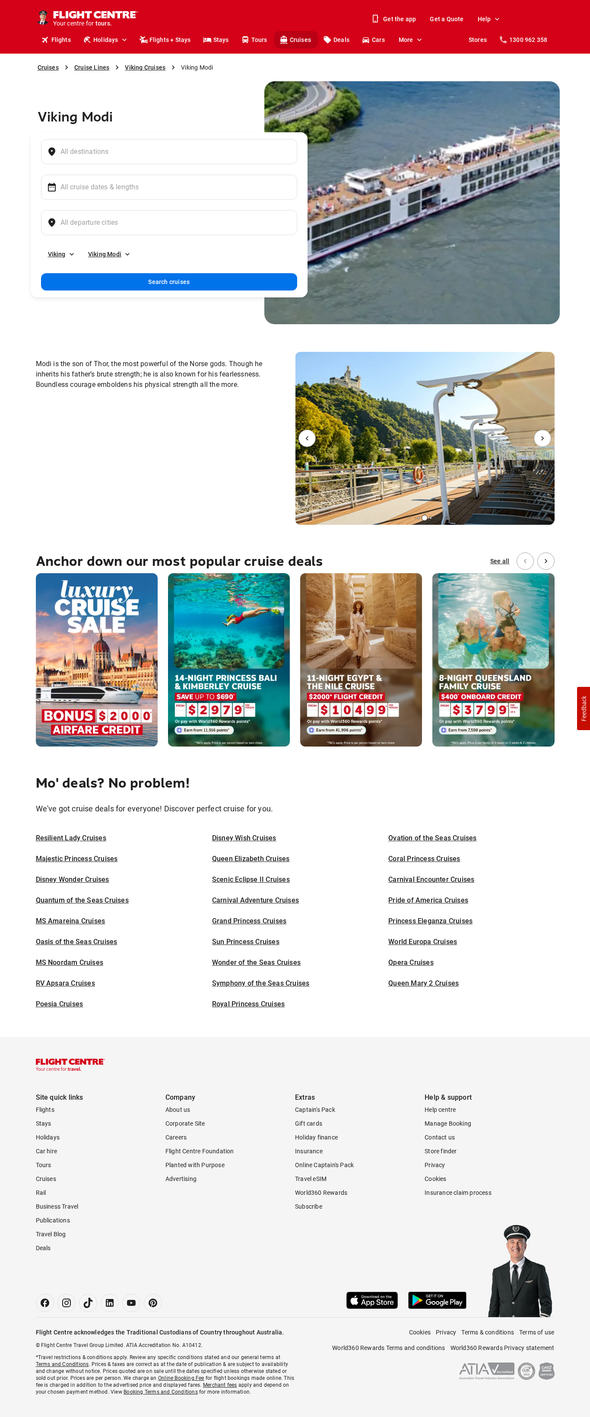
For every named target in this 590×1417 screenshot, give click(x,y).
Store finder (441, 1151)
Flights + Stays (170, 39)
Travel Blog (51, 1234)
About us (177, 1109)
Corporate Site (185, 1123)
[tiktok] (88, 1303)
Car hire (46, 1151)
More (406, 39)
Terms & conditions (487, 1332)
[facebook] (45, 1303)
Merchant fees (220, 1385)
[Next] (542, 438)
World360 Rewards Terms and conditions (388, 1347)
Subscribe (308, 1206)
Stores (478, 39)
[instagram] (66, 1303)
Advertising (181, 1178)
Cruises (300, 39)
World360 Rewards (321, 1192)
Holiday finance (316, 1137)
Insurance (309, 1151)
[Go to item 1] (415, 517)
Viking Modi (104, 254)
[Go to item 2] (418, 518)
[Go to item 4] (430, 518)
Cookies (435, 1178)
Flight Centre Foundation (199, 1151)
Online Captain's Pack (324, 1165)
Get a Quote (446, 19)
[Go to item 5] (434, 517)
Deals (341, 39)
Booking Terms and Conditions (161, 1392)
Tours (259, 39)
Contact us (440, 1137)
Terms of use (536, 1332)
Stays (221, 39)
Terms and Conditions (62, 1364)
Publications (53, 1220)
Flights (61, 39)
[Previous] (307, 438)
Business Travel (57, 1206)
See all (499, 561)
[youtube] (131, 1303)
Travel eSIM (311, 1178)
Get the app (399, 19)
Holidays (105, 39)
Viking (57, 254)
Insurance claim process (458, 1192)
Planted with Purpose (195, 1165)
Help (484, 19)
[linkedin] (110, 1303)
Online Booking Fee (181, 1378)
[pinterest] (153, 1303)
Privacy (435, 1165)
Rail (41, 1192)
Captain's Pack (315, 1109)
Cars (378, 39)
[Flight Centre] (70, 1065)
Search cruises (169, 281)
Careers (176, 1137)
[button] (583, 708)
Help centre (440, 1109)
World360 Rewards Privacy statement (502, 1347)
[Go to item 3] (425, 518)
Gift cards (308, 1123)
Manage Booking (448, 1123)
